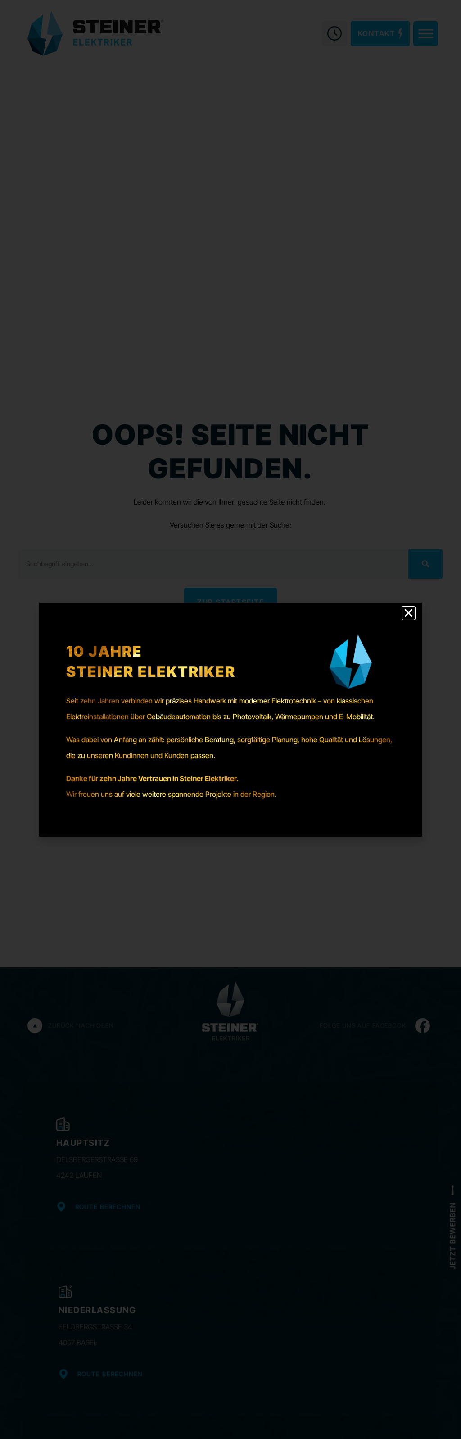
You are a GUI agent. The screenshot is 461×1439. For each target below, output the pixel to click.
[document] (230, 719)
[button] (408, 613)
